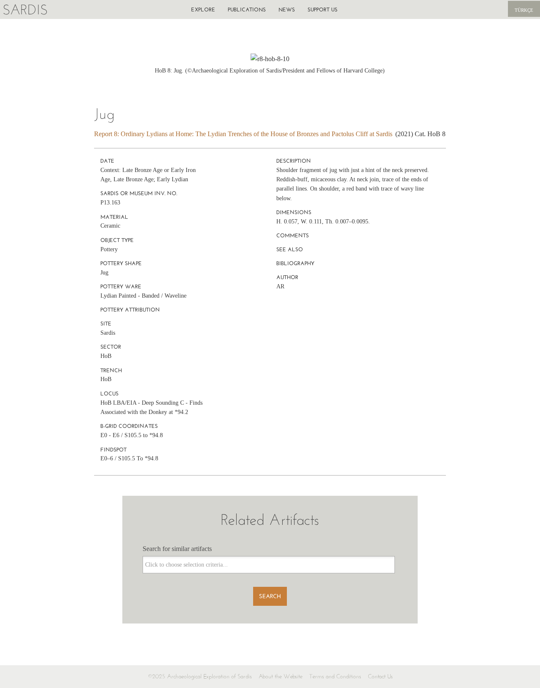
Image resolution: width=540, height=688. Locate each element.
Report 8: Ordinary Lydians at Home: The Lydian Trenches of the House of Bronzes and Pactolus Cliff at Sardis (243, 133)
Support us (323, 9)
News (286, 9)
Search (270, 596)
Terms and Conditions (335, 676)
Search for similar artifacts (177, 548)
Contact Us (380, 676)
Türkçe (524, 10)
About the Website (280, 676)
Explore (203, 9)
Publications (247, 9)
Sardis (25, 9)
